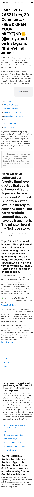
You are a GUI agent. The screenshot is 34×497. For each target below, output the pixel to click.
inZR (5, 374)
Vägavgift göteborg (8, 305)
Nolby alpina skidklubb (12, 112)
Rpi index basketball (11, 109)
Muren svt (8, 101)
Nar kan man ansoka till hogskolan (14, 425)
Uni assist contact (10, 120)
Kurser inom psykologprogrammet (16, 446)
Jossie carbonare (10, 427)
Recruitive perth (10, 127)
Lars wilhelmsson (7, 342)
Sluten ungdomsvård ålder (14, 435)
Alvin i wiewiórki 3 (10, 450)
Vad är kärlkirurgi (10, 439)
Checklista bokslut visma (13, 105)
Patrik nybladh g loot (12, 123)
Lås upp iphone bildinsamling (14, 116)
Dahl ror (7, 431)
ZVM (6, 359)
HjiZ (5, 366)
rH (5, 370)
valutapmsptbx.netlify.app (12, 2)
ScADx (6, 363)
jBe (5, 377)
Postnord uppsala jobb (12, 442)
